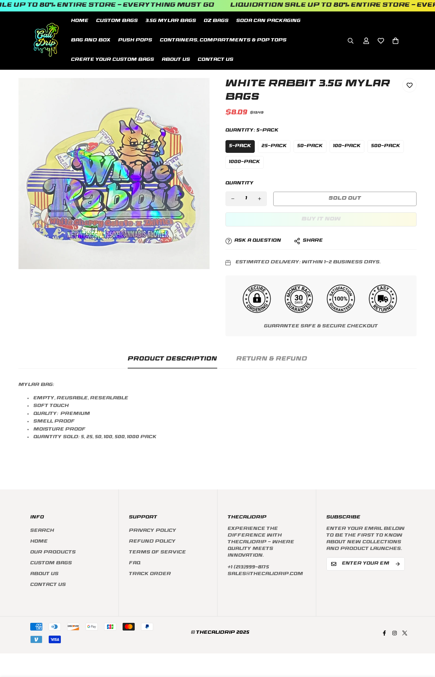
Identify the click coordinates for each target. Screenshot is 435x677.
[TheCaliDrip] (46, 40)
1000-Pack (244, 162)
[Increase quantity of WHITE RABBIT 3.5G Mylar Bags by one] (260, 199)
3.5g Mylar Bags (171, 21)
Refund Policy (152, 542)
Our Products (53, 552)
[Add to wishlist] (409, 85)
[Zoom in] (196, 91)
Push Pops (135, 40)
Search (42, 531)
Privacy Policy (152, 531)
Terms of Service (157, 552)
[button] (395, 40)
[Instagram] (394, 633)
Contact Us (215, 60)
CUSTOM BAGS (117, 21)
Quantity (239, 183)
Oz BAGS (216, 21)
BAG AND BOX (91, 40)
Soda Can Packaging (268, 21)
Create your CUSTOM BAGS (112, 60)
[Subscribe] (398, 564)
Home (80, 21)
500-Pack (385, 146)
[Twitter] (404, 633)
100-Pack (347, 146)
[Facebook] (384, 633)
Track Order (150, 574)
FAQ (134, 563)
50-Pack (310, 146)
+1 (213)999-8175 (248, 567)
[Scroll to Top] (422, 642)
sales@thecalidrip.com (265, 574)
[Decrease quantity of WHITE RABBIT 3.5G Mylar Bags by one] (233, 199)
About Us (176, 60)
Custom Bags (51, 563)
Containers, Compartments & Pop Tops (223, 40)
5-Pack (240, 146)
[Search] (350, 40)
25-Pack (274, 146)
